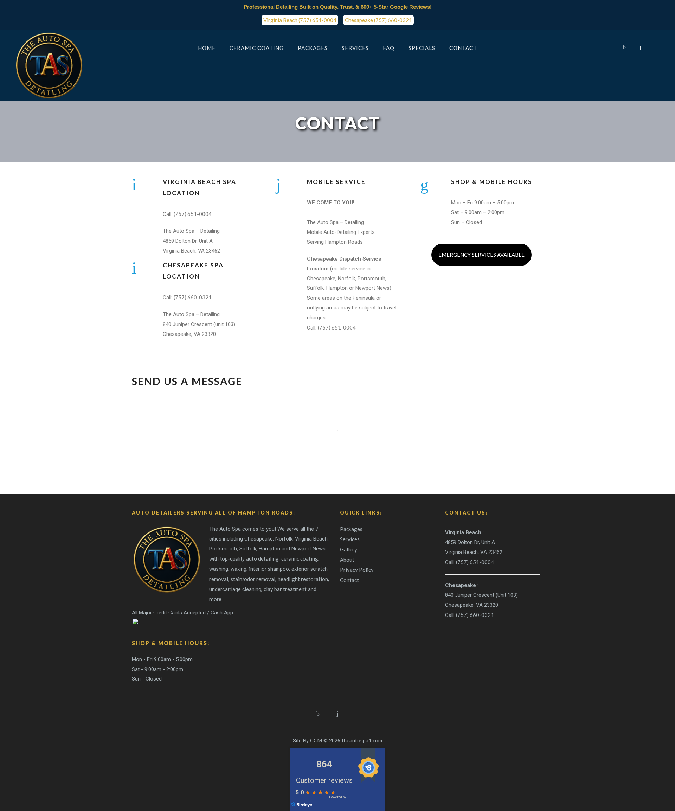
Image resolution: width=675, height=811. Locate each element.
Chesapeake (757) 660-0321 (378, 20)
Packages (351, 529)
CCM (316, 740)
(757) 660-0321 (193, 297)
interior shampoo (269, 569)
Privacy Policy (357, 570)
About (347, 559)
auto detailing (262, 558)
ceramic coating (299, 558)
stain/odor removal (253, 579)
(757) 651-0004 (193, 214)
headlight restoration (303, 579)
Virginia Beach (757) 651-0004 (299, 20)
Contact (349, 580)
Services (350, 539)
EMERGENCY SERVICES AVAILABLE (481, 254)
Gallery (348, 549)
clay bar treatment (285, 589)
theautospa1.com (362, 740)
